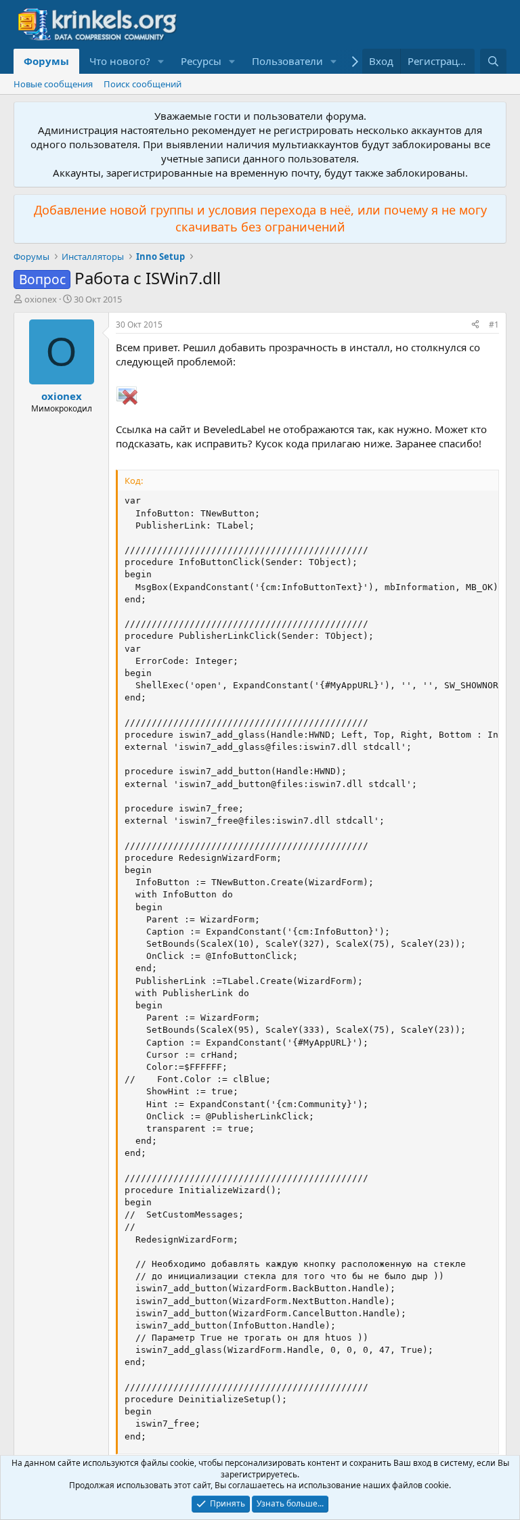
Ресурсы (201, 61)
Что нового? (119, 61)
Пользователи (287, 61)
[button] (161, 61)
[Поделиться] (475, 325)
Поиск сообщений (142, 84)
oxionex (40, 299)
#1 (494, 324)
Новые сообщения (53, 84)
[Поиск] (493, 61)
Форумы (46, 61)
